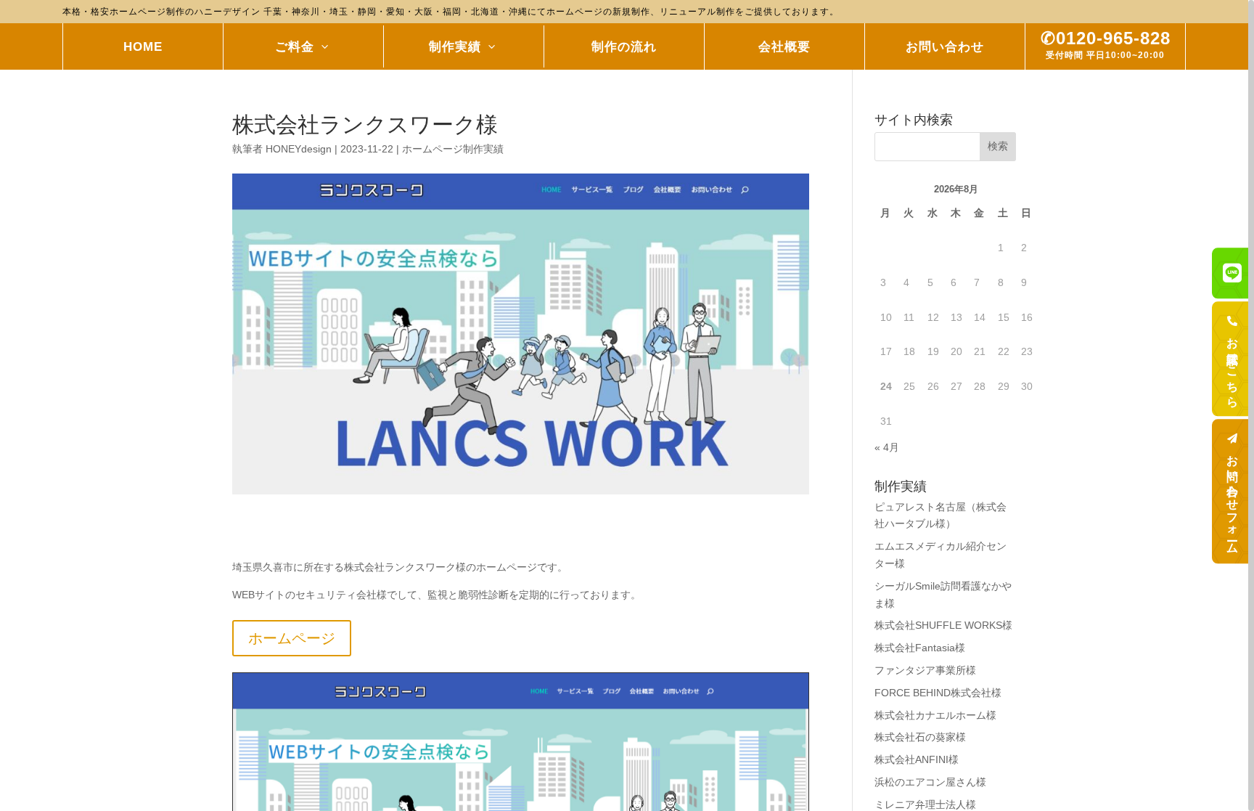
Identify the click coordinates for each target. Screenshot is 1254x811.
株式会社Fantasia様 (919, 647)
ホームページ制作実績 (453, 149)
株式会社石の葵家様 (920, 737)
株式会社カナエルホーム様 (935, 715)
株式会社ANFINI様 (916, 759)
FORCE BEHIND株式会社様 (937, 692)
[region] (627, 405)
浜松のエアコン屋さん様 (930, 782)
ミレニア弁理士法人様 (925, 804)
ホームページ (291, 638)
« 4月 (886, 447)
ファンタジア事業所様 (925, 670)
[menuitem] (143, 46)
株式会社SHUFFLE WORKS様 (943, 625)
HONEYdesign (299, 149)
